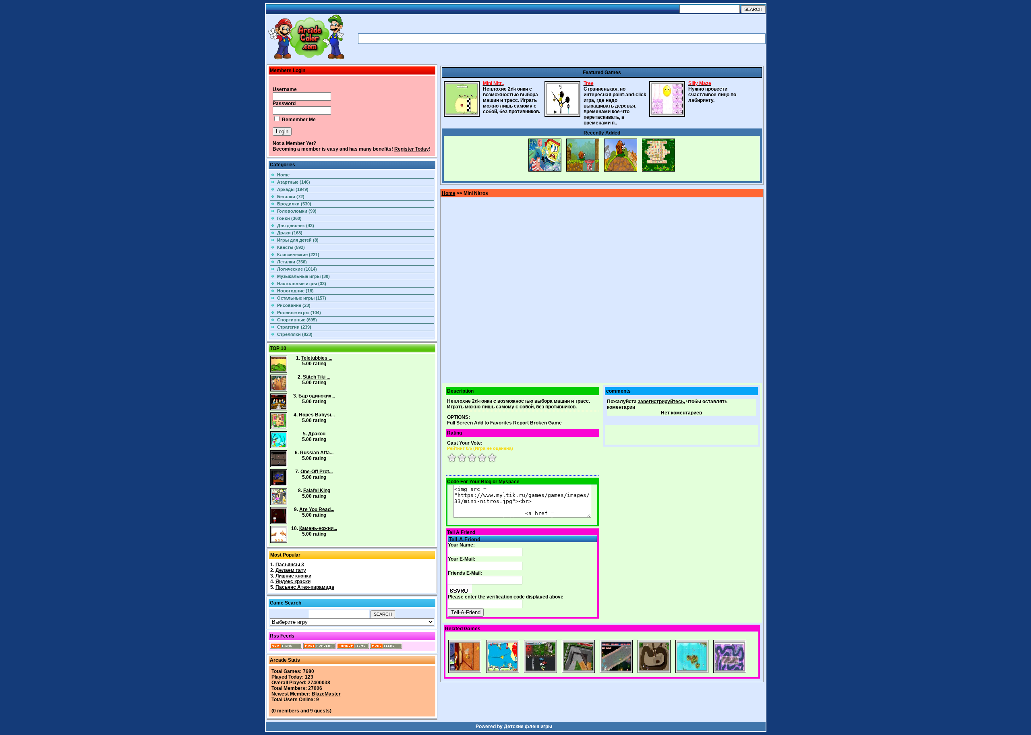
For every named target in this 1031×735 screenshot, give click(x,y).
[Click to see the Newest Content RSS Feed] (286, 647)
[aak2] (306, 59)
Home (283, 174)
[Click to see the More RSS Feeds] (386, 647)
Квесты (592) (291, 247)
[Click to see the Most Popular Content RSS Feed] (319, 647)
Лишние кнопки (293, 576)
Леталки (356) (292, 261)
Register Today (411, 149)
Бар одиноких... (316, 396)
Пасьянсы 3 (289, 564)
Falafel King (316, 490)
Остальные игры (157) (301, 298)
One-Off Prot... (316, 471)
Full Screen (460, 423)
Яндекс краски (293, 581)
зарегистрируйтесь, (661, 401)
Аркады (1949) (292, 189)
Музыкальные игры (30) (303, 276)
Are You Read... (316, 509)
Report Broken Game (537, 423)
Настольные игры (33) (301, 283)
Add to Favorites (493, 423)
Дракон (316, 434)
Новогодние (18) (295, 290)
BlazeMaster (326, 694)
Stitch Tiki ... (316, 377)
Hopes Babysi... (317, 415)
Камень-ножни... (318, 528)
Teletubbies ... (316, 358)
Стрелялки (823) (295, 334)
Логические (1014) (297, 269)
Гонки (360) (289, 218)
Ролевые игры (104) (299, 312)
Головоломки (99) (297, 211)
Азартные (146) (293, 182)
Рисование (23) (294, 305)
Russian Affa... (316, 452)
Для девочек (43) (295, 225)
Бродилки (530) (294, 203)
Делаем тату (290, 570)
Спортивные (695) (297, 319)
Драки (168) (289, 232)
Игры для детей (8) (298, 240)
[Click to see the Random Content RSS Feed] (353, 647)
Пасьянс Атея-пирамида (304, 587)
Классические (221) (298, 254)
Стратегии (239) (294, 327)
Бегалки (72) (290, 196)
